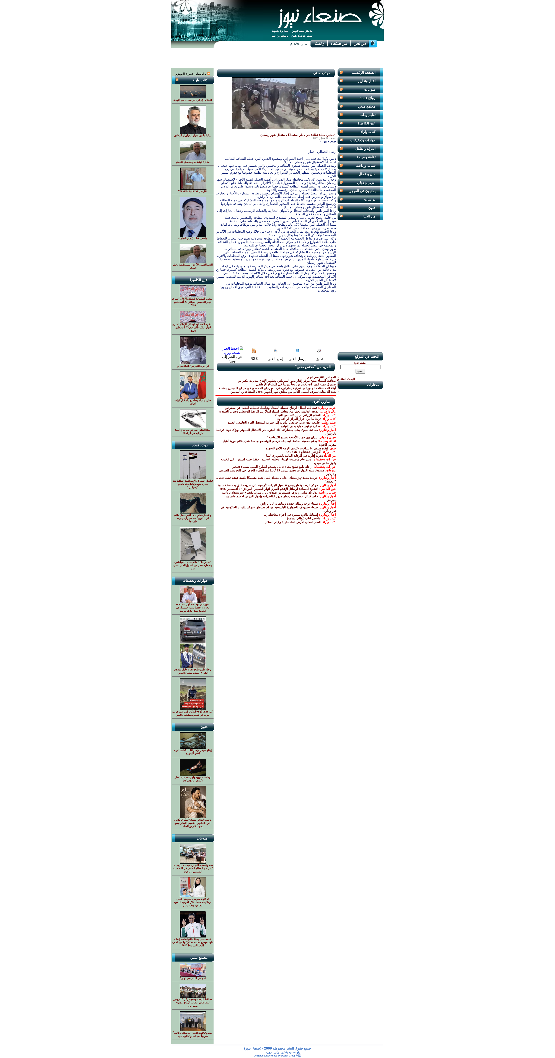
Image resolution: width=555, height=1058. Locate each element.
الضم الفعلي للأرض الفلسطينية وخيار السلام (293, 522)
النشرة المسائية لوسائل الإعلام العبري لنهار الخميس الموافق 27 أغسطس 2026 (268, 489)
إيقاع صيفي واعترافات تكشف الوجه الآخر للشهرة (297, 448)
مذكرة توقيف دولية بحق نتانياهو (301, 426)
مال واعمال (367, 174)
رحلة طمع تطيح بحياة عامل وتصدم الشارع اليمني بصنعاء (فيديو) (272, 466)
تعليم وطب (367, 115)
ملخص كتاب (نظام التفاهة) (304, 518)
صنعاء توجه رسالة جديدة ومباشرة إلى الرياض (289, 503)
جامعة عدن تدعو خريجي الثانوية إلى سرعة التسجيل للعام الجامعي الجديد (274, 422)
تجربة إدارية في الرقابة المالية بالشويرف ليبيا (294, 455)
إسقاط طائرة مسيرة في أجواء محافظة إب (291, 514)
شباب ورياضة (365, 165)
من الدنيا (369, 216)
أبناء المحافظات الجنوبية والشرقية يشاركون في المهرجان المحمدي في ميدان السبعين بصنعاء (277, 388)
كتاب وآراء (368, 132)
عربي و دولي (366, 182)
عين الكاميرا (366, 123)
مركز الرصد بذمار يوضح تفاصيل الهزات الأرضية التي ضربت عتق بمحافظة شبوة (268, 485)
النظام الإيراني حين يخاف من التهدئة (298, 415)
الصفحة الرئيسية (363, 72)
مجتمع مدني (366, 106)
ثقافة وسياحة (365, 157)
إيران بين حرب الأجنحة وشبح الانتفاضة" (292, 437)
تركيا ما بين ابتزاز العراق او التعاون (299, 419)
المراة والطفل (365, 148)
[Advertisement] (277, 58)
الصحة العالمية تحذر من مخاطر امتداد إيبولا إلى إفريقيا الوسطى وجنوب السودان (269, 411)
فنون (371, 208)
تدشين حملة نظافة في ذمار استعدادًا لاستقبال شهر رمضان (297, 135)
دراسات (369, 199)
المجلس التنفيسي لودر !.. (320, 377)
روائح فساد (367, 98)
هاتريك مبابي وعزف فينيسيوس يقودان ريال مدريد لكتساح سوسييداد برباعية (269, 492)
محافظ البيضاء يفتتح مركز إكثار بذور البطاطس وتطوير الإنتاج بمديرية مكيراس (287, 380)
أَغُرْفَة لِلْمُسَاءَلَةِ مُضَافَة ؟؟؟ (303, 452)
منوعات (369, 89)
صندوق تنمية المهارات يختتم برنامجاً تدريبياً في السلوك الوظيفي (296, 384)
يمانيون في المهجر (362, 191)
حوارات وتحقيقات (362, 140)
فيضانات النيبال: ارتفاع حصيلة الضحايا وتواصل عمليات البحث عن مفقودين (271, 407)
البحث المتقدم (346, 379)
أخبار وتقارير (366, 81)
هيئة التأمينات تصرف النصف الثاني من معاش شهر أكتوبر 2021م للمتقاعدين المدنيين (283, 391)
